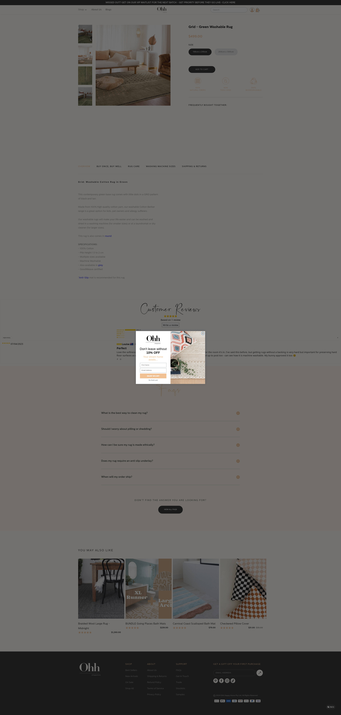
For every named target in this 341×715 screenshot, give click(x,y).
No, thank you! (153, 380)
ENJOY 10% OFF (153, 376)
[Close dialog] (202, 333)
